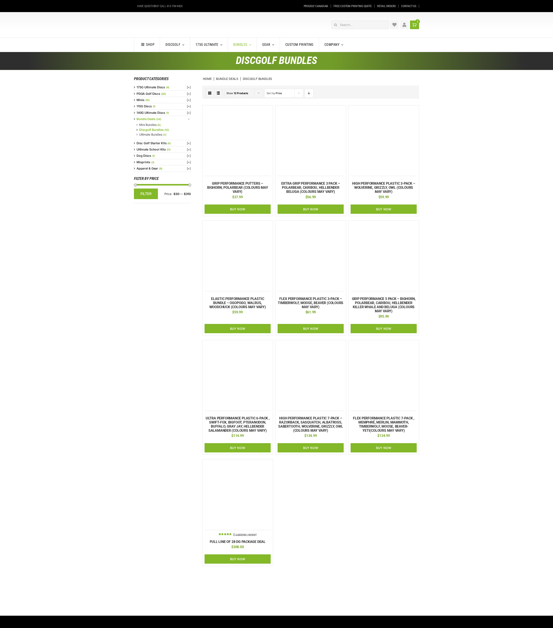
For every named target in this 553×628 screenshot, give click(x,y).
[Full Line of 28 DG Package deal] (238, 464)
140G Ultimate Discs (151, 112)
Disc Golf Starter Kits (152, 143)
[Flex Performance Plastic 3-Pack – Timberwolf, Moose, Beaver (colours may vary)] (311, 225)
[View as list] (218, 93)
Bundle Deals (146, 119)
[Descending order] (309, 93)
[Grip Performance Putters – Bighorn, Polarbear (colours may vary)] (238, 110)
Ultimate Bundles (150, 134)
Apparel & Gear (147, 168)
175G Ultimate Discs (151, 87)
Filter (145, 194)
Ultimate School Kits (151, 149)
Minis (141, 100)
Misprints (143, 162)
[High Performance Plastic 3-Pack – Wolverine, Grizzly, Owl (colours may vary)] (384, 110)
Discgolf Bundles (151, 130)
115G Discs (144, 106)
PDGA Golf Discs (148, 93)
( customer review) (244, 534)
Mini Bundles (147, 125)
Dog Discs (144, 155)
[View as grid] (210, 93)
